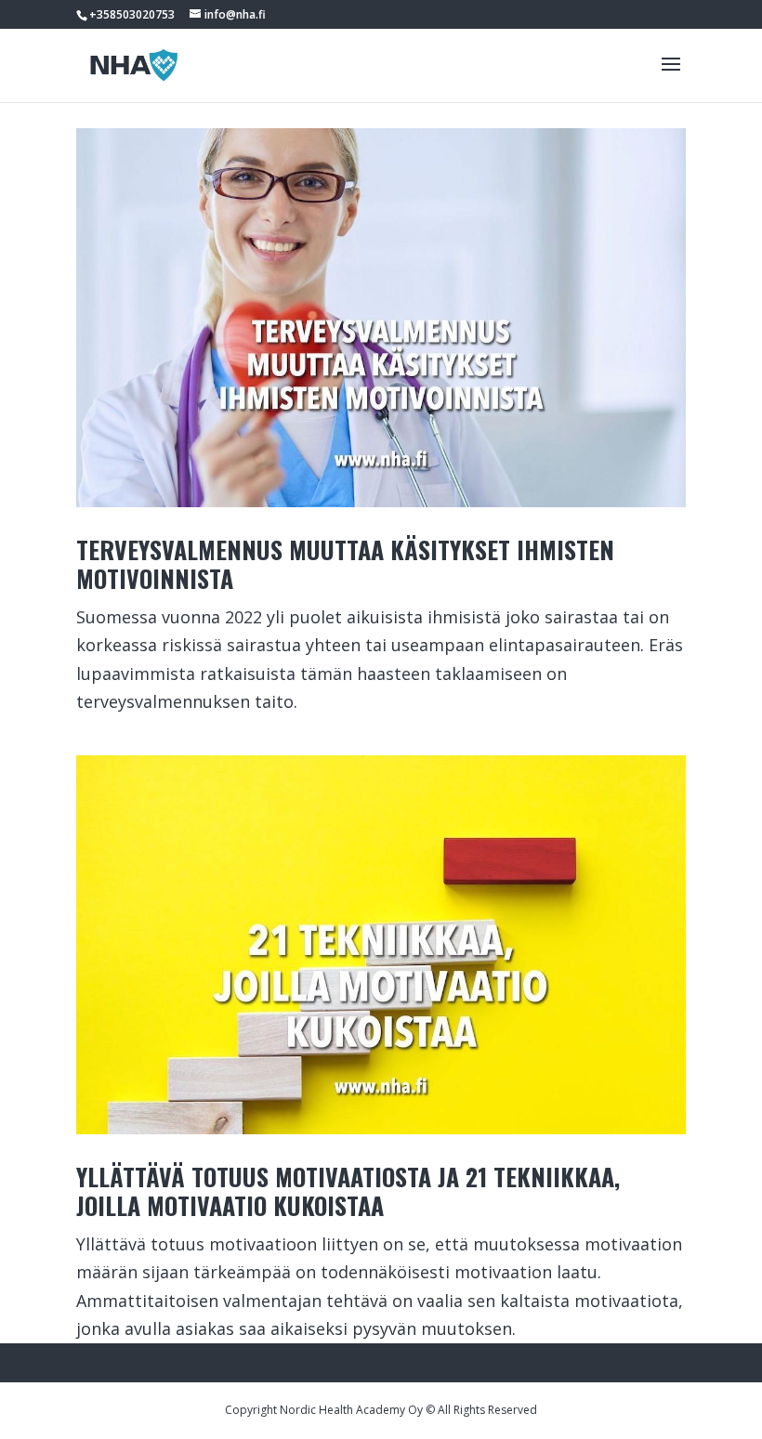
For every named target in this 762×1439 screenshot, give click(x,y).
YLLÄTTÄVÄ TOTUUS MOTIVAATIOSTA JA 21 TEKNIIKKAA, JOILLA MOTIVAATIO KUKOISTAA (348, 1190)
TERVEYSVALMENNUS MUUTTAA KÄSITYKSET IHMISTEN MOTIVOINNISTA (345, 563)
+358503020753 (132, 14)
